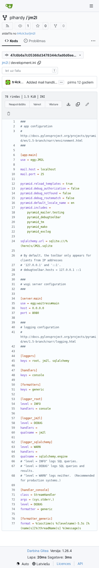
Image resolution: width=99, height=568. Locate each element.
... (61, 81)
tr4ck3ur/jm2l (26, 33)
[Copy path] (39, 62)
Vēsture (53, 104)
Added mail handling (42, 82)
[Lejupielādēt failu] (68, 104)
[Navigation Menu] (92, 6)
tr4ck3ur (19, 82)
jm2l (32, 17)
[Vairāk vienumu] (93, 41)
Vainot (37, 104)
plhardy (17, 17)
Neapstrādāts (17, 104)
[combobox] (30, 70)
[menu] (22, 564)
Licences (64, 564)
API (80, 564)
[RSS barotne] (7, 25)
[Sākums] (9, 6)
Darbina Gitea (38, 551)
